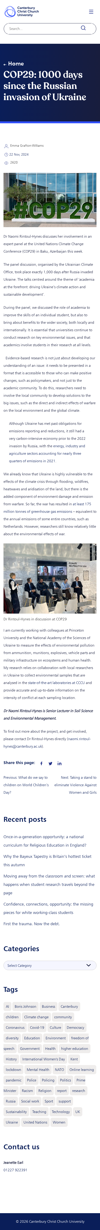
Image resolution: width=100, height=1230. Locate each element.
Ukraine (12, 1122)
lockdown (13, 1069)
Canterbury (69, 1006)
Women (59, 1122)
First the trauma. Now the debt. (31, 923)
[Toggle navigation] (91, 11)
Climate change (36, 1017)
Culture (55, 1027)
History (11, 1059)
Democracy (75, 1027)
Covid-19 (37, 1027)
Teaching (39, 1112)
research (78, 1090)
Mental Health (38, 1069)
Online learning (82, 1069)
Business (48, 1006)
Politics (65, 1080)
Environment (56, 1038)
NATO (59, 1069)
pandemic (13, 1080)
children (12, 1017)
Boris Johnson (25, 1006)
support (65, 1101)
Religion (44, 1090)
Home (16, 63)
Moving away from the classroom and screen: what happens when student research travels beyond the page (49, 884)
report (62, 1090)
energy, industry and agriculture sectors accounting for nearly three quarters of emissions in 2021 (47, 453)
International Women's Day (43, 1059)
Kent (74, 1059)
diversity (12, 1038)
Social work (30, 1101)
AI (7, 1006)
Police (31, 1080)
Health (50, 1048)
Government (30, 1048)
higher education (74, 1048)
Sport (49, 1101)
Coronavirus (15, 1027)
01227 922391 (15, 1170)
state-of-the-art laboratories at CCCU (56, 683)
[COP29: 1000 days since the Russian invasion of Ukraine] (41, 762)
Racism (27, 1090)
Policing (48, 1080)
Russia (11, 1101)
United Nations (35, 1122)
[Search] (85, 28)
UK (77, 1112)
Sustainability (16, 1112)
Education (32, 1038)
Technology (61, 1112)
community (63, 1017)
